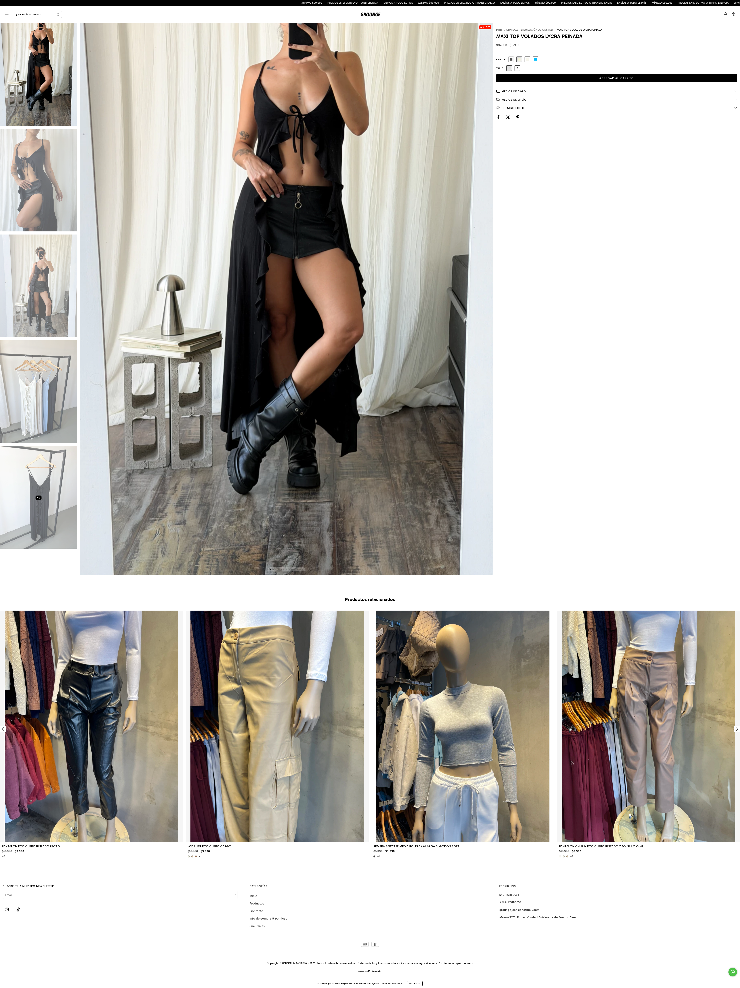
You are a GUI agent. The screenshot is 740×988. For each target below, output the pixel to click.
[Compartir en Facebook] (498, 117)
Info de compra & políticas (268, 918)
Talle (500, 68)
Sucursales (257, 926)
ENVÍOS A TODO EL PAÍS (97, 2)
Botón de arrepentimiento (456, 963)
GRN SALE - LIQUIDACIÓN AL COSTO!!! (529, 29)
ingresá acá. (427, 963)
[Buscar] (58, 14)
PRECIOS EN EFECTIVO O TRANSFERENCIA (51, 2)
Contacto (256, 911)
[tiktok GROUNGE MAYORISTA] (18, 909)
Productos (257, 903)
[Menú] (7, 15)
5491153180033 (509, 895)
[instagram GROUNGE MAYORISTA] (7, 909)
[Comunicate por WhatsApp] (732, 972)
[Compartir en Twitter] (508, 117)
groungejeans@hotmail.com (519, 910)
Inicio (499, 29)
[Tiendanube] (370, 971)
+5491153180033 (510, 902)
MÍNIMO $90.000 (127, 2)
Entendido (414, 984)
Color (500, 59)
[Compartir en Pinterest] (518, 117)
